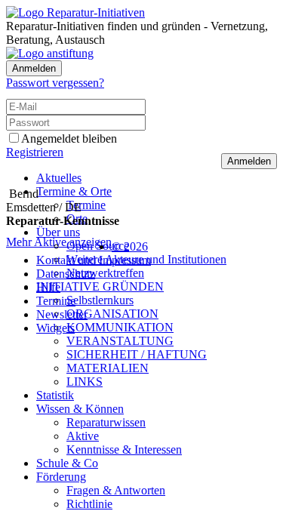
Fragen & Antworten (115, 490)
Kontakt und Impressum (93, 260)
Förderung (61, 476)
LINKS (84, 381)
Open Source (97, 245)
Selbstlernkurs (100, 300)
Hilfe (48, 287)
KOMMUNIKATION (120, 327)
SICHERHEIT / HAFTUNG (136, 354)
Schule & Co (67, 463)
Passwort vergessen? (55, 82)
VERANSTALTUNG (120, 340)
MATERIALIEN (107, 368)
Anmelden (34, 68)
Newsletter (62, 314)
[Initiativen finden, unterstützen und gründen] (75, 12)
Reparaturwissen (106, 422)
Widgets (55, 328)
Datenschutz (65, 273)
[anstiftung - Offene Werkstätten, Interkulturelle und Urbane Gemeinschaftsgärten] (50, 53)
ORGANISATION (112, 313)
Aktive (82, 435)
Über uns (58, 232)
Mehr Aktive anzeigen (59, 241)
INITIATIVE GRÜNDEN (100, 286)
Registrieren (34, 152)
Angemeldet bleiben (69, 138)
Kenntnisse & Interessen (124, 449)
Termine (86, 205)
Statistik (55, 395)
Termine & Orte (74, 191)
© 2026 (130, 246)
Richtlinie (89, 503)
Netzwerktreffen (105, 272)
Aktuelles (59, 177)
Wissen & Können (80, 408)
